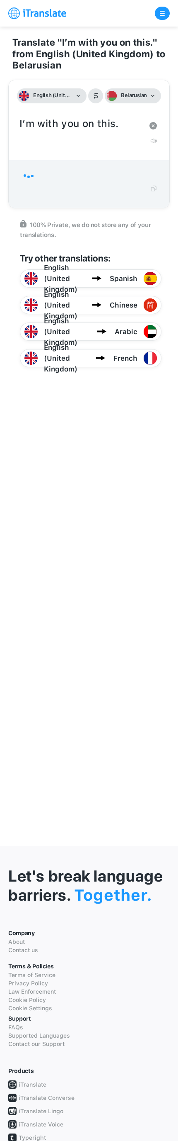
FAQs (15, 1027)
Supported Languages (39, 1035)
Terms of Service (31, 975)
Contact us (23, 950)
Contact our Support (36, 1044)
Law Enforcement (32, 991)
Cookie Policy (27, 1000)
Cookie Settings (30, 1008)
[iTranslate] (37, 13)
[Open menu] (162, 13)
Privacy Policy (28, 983)
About (16, 941)
